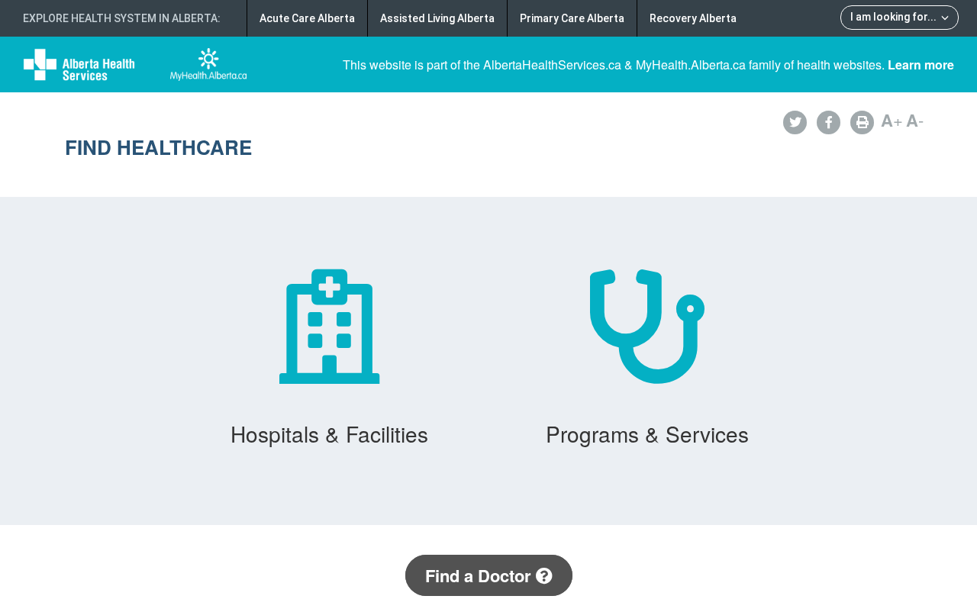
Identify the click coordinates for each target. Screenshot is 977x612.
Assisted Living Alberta (437, 18)
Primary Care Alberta (572, 18)
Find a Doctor (480, 575)
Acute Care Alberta (307, 18)
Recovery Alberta (693, 18)
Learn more (921, 64)
